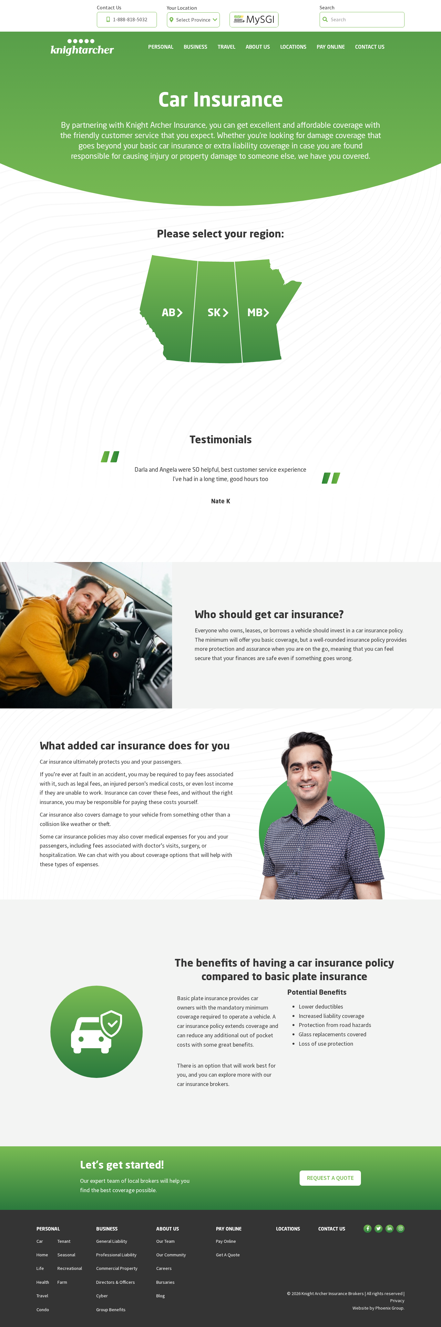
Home (42, 1255)
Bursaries (165, 1282)
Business (195, 47)
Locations (293, 47)
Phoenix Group (389, 1308)
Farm (62, 1282)
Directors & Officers (115, 1282)
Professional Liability (116, 1255)
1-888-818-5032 (130, 19)
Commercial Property (117, 1268)
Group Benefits (111, 1309)
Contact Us (370, 47)
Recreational (69, 1268)
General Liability (111, 1241)
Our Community (171, 1255)
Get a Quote (228, 1255)
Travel (226, 47)
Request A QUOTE (330, 1177)
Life (40, 1268)
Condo (42, 1309)
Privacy (397, 1300)
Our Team (165, 1241)
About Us (258, 47)
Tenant (63, 1241)
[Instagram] (400, 1229)
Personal (160, 47)
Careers (164, 1268)
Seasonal (66, 1255)
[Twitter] (378, 1229)
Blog (160, 1296)
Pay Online (331, 47)
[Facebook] (368, 1229)
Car (39, 1241)
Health (42, 1282)
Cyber (102, 1296)
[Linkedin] (389, 1229)
